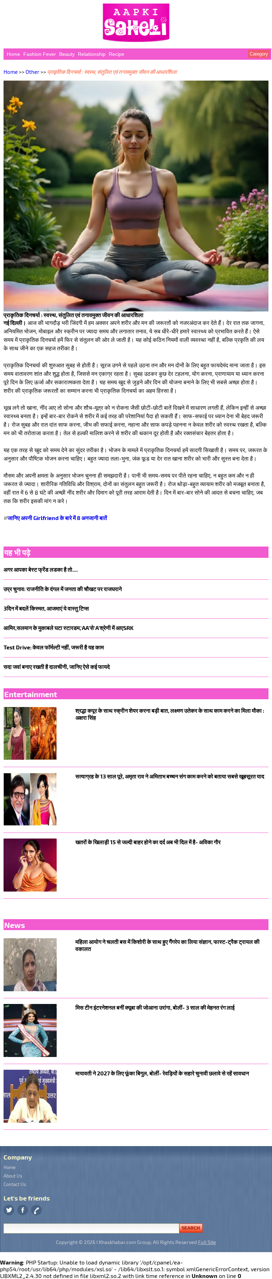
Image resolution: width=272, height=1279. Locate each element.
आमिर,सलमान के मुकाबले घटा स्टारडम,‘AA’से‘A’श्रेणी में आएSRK (69, 627)
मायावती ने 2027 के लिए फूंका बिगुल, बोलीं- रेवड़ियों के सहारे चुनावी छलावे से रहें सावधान (162, 1073)
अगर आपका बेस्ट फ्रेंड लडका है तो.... (41, 569)
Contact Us (15, 1184)
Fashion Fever (39, 54)
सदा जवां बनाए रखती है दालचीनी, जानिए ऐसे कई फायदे (57, 666)
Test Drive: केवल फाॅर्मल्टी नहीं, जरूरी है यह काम (54, 647)
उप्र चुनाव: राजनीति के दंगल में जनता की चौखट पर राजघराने (63, 588)
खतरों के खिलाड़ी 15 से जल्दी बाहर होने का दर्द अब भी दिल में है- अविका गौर (148, 842)
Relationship (92, 54)
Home (13, 54)
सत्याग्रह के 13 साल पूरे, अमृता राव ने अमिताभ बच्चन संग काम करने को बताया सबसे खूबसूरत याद (169, 776)
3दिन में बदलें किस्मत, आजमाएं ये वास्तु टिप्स (46, 608)
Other (32, 72)
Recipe (116, 54)
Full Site (207, 1242)
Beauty (67, 54)
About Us (13, 1176)
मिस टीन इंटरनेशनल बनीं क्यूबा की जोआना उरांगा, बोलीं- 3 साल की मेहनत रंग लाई (154, 1007)
